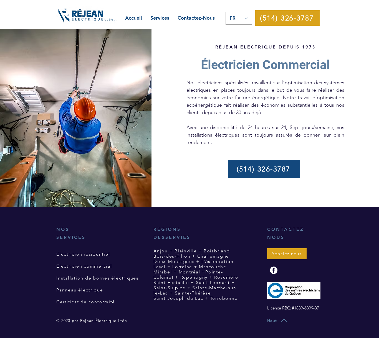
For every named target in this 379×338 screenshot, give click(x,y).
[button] (159, 18)
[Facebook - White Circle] (273, 270)
